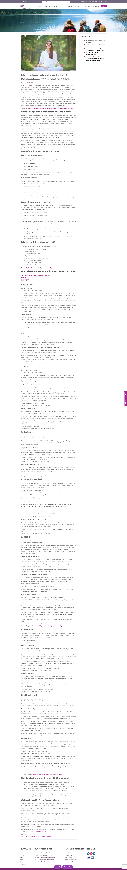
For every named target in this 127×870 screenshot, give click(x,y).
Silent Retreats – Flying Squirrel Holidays (40, 268)
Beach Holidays (68, 853)
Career (21, 857)
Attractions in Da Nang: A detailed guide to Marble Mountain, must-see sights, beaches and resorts (95, 58)
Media (92, 6)
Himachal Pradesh (45, 275)
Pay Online (103, 6)
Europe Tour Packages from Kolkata (44, 853)
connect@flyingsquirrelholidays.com (89, 1)
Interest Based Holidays (66, 6)
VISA (85, 6)
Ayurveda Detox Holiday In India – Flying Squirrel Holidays (45, 626)
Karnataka (25, 279)
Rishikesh (25, 275)
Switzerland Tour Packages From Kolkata (45, 857)
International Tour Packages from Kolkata (45, 862)
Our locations (23, 864)
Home (22, 22)
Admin (31, 82)
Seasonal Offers (77, 6)
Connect (97, 6)
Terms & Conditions (30, 868)
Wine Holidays (68, 857)
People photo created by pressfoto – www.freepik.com (36, 836)
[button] (125, 398)
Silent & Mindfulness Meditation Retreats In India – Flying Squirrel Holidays (50, 108)
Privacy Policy (22, 868)
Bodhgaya (36, 275)
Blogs (88, 6)
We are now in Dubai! (70, 862)
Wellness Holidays (69, 855)
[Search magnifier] (69, 2)
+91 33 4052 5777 (103, 1)
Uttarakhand (26, 281)
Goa (30, 275)
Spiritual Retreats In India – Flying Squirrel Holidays (48, 774)
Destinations (40, 6)
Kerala (24, 277)
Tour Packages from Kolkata (51, 6)
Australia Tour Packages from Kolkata (44, 855)
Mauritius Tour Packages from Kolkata (44, 859)
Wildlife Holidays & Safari (71, 859)
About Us (22, 853)
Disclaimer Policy (38, 868)
